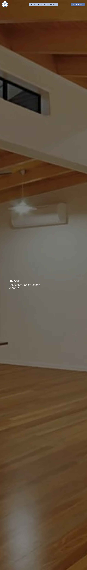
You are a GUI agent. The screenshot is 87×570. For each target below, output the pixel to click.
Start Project (51, 4)
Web (37, 4)
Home (33, 4)
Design (43, 4)
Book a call (78, 4)
